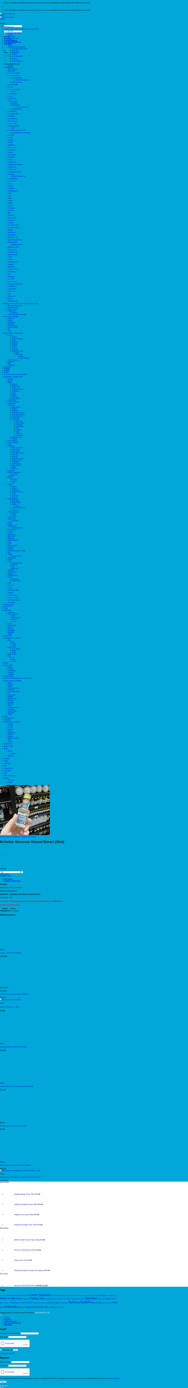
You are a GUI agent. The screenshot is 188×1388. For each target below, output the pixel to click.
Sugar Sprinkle (17, 528)
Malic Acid (11, 536)
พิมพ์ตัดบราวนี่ (13, 237)
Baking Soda (16, 502)
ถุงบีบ (10, 193)
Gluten (10, 524)
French (10, 727)
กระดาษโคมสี (13, 84)
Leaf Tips (93, 1295)
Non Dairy (19, 354)
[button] (4, 50)
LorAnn (14, 488)
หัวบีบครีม (11, 1306)
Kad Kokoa (19, 426)
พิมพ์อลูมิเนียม (13, 242)
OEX (13, 128)
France (75, 1295)
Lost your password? (7, 1353)
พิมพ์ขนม (74, 1302)
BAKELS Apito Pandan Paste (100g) (12, 1126)
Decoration (8, 367)
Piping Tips (37, 1298)
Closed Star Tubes (22, 1295)
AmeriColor (16, 449)
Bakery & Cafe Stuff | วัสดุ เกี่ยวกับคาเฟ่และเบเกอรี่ (21, 29)
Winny (10, 741)
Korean (10, 734)
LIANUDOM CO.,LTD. (42, 1313)
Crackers (11, 470)
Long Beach (12, 695)
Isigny (14, 395)
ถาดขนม (35, 1303)
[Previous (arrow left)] (1, 1387)
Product (7, 37)
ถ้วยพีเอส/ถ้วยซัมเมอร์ (15, 164)
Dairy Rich (11, 322)
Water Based (16, 465)
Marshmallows (13, 540)
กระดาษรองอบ (17, 82)
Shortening (11, 558)
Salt (9, 552)
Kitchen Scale (13, 42)
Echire (14, 393)
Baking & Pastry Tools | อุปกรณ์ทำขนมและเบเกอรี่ (21, 303)
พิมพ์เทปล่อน (12, 249)
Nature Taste (12, 698)
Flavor (10, 485)
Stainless (11, 632)
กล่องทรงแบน (12, 121)
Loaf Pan (15, 50)
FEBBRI (7, 370)
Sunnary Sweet (13, 707)
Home (2, 837)
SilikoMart (15, 462)
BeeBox (10, 31)
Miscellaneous (13, 307)
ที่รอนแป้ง (11, 215)
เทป (9, 274)
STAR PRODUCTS (22, 80)
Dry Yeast (15, 579)
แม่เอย (10, 782)
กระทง (10, 87)
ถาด (31, 1303)
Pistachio (11, 547)
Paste (10, 543)
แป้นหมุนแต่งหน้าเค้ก (15, 284)
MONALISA (8, 636)
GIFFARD (11, 690)
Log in (15, 1350)
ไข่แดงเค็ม (11, 602)
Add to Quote (4, 874)
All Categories (9, 27)
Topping (10, 573)
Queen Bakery (13, 327)
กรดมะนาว (15, 510)
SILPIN (10, 704)
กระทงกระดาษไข (14, 89)
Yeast (10, 577)
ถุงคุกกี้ (10, 186)
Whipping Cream (18, 351)
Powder (10, 549)
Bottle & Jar (12, 654)
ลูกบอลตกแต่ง (12, 254)
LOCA (10, 533)
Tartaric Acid (12, 572)
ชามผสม (7, 758)
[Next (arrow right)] (3, 1387)
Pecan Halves (13, 545)
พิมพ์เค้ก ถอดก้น (13, 247)
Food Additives (13, 499)
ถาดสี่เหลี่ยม (48, 1303)
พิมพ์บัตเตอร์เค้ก (17, 245)
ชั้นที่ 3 (14, 753)
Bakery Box (12, 647)
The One (15, 495)
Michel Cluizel (17, 437)
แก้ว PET (11, 279)
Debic (14, 340)
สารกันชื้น (7, 771)
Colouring (11, 446)
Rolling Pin (15, 52)
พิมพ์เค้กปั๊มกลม (17, 61)
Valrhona (19, 433)
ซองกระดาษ (12, 147)
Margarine (11, 361)
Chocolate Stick (17, 416)
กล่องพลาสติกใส (13, 126)
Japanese (11, 733)
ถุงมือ (10, 198)
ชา (9, 1302)
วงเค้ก (10, 257)
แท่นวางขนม (12, 281)
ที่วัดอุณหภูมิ (12, 218)
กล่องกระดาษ (12, 101)
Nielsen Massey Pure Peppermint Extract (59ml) (16, 1086)
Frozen (22, 356)
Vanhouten (19, 435)
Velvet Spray (16, 463)
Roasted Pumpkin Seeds (16, 551)
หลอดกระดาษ (13, 262)
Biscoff (10, 380)
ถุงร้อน (10, 200)
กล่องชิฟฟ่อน (12, 118)
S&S (13, 91)
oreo (9, 542)
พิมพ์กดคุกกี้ (12, 232)
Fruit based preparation (84, 1295)
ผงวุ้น (9, 588)
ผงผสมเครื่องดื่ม (64, 1302)
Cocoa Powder (13, 442)
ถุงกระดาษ (11, 181)
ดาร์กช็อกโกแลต (24, 1303)
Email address (5, 1362)
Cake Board (16, 649)
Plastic (14, 515)
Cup (9, 656)
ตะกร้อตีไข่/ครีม (17, 56)
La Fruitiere (8, 606)
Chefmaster (16, 451)
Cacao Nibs (12, 400)
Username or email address (10, 1333)
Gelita (18, 506)
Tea (9, 329)
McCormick (16, 490)
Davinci (10, 684)
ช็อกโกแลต (15, 1303)
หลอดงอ (11, 264)
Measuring (11, 43)
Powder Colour (17, 460)
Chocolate (11, 405)
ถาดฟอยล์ (11, 174)
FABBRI (7, 369)
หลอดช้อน (11, 267)
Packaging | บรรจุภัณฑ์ (12, 638)
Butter (10, 382)
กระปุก (10, 96)
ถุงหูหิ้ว (10, 203)
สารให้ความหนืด (13, 600)
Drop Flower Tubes (67, 1295)
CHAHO (11, 318)
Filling (10, 478)
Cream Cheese (13, 360)
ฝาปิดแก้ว (11, 222)
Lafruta (14, 481)
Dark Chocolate (56, 1295)
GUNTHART (12, 526)
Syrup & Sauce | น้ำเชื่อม (12, 681)
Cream (10, 335)
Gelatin (14, 504)
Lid (13, 658)
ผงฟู (9, 583)
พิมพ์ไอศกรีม (98, 1303)
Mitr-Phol (15, 568)
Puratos (14, 344)
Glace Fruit (11, 519)
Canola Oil (15, 388)
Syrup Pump (12, 711)
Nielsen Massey (17, 492)
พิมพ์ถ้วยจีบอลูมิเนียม (15, 240)
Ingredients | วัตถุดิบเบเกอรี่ (13, 377)
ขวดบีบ (10, 137)
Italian (10, 731)
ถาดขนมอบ (41, 1303)
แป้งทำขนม (61, 1307)
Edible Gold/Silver (14, 472)
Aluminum (11, 612)
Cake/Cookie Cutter (15, 33)
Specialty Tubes (101, 1298)
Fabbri (10, 686)
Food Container (13, 512)
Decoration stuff (13, 38)
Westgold (15, 349)
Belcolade (19, 421)
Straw (10, 67)
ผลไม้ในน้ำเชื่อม (13, 590)
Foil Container (13, 614)
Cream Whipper (17, 339)
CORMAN (15, 391)
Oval (13, 616)
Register (3, 1382)
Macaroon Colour (18, 458)
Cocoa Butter (12, 440)
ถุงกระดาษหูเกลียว (22, 107)
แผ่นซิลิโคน (12, 286)
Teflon (10, 634)
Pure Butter (16, 398)
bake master (16, 407)
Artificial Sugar (17, 563)
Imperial (14, 565)
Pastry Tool (12, 311)
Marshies (11, 538)
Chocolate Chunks (18, 414)
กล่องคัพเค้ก (12, 111)
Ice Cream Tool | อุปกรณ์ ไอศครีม (15, 374)
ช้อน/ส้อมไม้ (8, 744)
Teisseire (11, 713)
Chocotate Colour (18, 453)
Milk (9, 363)
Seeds (10, 554)
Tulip (17, 432)
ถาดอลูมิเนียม (12, 178)
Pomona (11, 700)
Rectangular (16, 617)
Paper (10, 45)
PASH (6, 663)
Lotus (6, 608)
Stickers (10, 65)
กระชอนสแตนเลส (14, 73)
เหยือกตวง (11, 276)
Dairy (17, 353)
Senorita (11, 702)
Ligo (13, 483)
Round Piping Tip (72, 1299)
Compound (15, 418)
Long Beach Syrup (112, 1295)
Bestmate (15, 410)
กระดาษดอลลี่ (16, 78)
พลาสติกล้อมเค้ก (13, 227)
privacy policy (114, 1378)
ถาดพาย (14, 58)
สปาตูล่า (11, 259)
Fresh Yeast (16, 581)
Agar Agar (15, 500)
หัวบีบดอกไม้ (22, 1307)
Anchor (14, 337)
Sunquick (11, 709)
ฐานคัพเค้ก (11, 150)
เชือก (5, 773)
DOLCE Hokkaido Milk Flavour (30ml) (13, 1047)
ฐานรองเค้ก (12, 155)
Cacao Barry (20, 423)
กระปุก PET (12, 98)
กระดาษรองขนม (13, 75)
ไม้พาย (10, 298)
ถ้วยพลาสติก (12, 162)
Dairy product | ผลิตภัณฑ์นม (13, 333)
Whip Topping (24, 358)
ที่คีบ (9, 213)
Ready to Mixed (13, 738)
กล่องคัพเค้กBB (13, 114)
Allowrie (14, 384)
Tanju (6, 716)
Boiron (10, 667)
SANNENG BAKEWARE (16, 47)
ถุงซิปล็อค (11, 188)
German (10, 729)
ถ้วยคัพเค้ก (11, 157)
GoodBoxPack (17, 109)
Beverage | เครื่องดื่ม (11, 316)
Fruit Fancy (12, 517)
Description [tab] (8, 879)
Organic (10, 736)
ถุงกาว (10, 183)
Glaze (10, 522)
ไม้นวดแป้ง (11, 296)
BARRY (14, 409)
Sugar (10, 561)
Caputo (10, 724)
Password (4, 1337)
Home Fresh (12, 529)
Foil (13, 642)
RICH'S (14, 346)
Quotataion (8, 1325)
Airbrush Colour (17, 448)
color (9, 444)
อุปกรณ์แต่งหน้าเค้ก (37, 1307)
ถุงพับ (10, 196)
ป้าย (5, 766)
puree (65, 1298)
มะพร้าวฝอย (12, 595)
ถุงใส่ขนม (11, 208)
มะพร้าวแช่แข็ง (13, 597)
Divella (10, 726)
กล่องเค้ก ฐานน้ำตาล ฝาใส (17, 130)
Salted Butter (81, 1299)
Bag (9, 640)
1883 (9, 683)
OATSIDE (11, 365)
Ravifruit (11, 674)
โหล (9, 294)
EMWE (14, 479)
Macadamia (12, 535)
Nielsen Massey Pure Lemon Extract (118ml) (15, 1165)
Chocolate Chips (17, 412)
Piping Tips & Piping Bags (17, 314)
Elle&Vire (15, 342)
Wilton (14, 467)
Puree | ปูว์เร (8, 665)
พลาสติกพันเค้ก (13, 225)
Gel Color (15, 455)
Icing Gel (15, 456)
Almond (10, 379)
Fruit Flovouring (13, 688)
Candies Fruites (13, 402)
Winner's (15, 469)
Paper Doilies (12, 309)
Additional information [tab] (12, 881)
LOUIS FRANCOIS (18, 508)
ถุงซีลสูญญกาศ (13, 191)
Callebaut (19, 425)
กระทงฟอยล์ (12, 94)
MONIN (10, 697)
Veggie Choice (17, 556)
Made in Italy (7, 1298)
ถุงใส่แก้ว (11, 210)
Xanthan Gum (12, 575)
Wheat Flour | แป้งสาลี (11, 722)
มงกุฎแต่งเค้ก (8, 768)
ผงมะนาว (11, 585)
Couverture (15, 419)
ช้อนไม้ (10, 142)
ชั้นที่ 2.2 (11, 756)
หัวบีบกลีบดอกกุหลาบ (107, 1302)
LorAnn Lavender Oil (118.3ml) (10, 953)
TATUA (14, 347)
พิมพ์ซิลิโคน (12, 235)
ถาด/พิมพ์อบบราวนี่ (14, 172)
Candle (10, 34)
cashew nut (12, 403)
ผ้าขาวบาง (11, 220)
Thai (9, 740)
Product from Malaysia (56, 1299)
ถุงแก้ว (10, 205)
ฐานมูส (10, 152)
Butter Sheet (16, 386)
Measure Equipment (15, 305)
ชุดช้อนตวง (12, 145)
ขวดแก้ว (11, 140)
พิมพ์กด (10, 230)
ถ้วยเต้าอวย (12, 167)
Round (14, 619)
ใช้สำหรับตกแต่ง (9, 775)
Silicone (11, 629)
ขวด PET (11, 135)
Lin (13, 566)
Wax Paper (11, 71)
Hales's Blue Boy (14, 691)
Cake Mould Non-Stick (19, 49)
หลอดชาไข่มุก (13, 269)
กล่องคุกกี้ (11, 116)
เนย (56, 1307)
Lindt (17, 428)
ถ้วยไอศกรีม (12, 169)
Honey (6, 372)
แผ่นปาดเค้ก (12, 289)
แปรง (13, 63)
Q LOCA (15, 474)
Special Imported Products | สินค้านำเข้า (18, 678)
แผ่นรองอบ (11, 291)
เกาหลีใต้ (51, 1307)
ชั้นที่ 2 (10, 751)
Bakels (14, 486)
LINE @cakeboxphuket (12, 1323)
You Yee (11, 780)
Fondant (11, 40)
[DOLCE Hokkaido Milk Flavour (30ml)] (9, 865)
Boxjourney (16, 105)
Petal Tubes (26, 1299)
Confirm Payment (10, 1321)
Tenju (10, 331)
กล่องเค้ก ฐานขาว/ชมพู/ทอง (21, 132)
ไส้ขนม (6, 778)
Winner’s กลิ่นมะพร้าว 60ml (9, 1007)
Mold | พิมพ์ (8, 610)
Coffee (10, 320)
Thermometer (12, 69)
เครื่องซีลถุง (12, 271)
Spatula (14, 54)
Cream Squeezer (40, 1295)
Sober (10, 705)
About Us (7, 38)
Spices (10, 559)
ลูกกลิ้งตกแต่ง (12, 252)
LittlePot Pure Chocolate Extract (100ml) (14, 994)
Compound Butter (18, 389)
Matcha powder (13, 325)
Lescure (14, 396)
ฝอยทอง (10, 592)
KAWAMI (11, 324)
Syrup (107, 1299)
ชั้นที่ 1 (6, 749)
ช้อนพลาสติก (8, 746)
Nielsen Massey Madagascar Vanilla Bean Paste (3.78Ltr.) (20, 1177)
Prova (14, 493)
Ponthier (11, 672)
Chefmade (11, 36)
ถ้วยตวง (10, 159)
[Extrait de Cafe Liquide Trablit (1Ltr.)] (9, 855)
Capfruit (10, 669)
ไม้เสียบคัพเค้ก (13, 301)
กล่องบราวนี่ (12, 123)
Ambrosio (15, 521)
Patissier (19, 430)
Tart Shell (11, 570)
